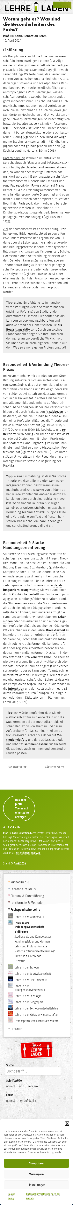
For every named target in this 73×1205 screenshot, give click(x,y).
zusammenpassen (34, 744)
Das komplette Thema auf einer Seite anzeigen (22, 808)
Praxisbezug (54, 412)
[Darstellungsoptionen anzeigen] (56, 5)
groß (21, 1086)
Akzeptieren (37, 1163)
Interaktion (16, 688)
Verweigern (36, 1174)
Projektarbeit (55, 630)
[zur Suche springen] (62, 5)
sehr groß (33, 1086)
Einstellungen (36, 1185)
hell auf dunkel (28, 1101)
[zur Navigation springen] (68, 5)
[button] (67, 1124)
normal (10, 1086)
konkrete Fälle (41, 657)
